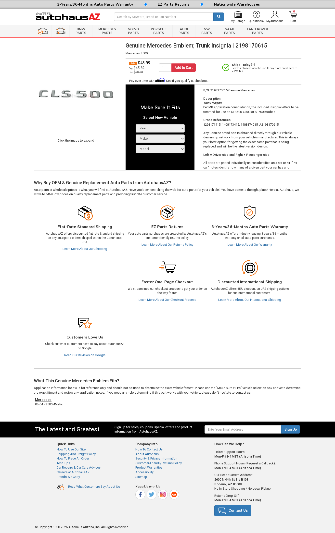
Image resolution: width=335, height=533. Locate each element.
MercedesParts (107, 31)
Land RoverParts (257, 31)
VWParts (206, 31)
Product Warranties (148, 467)
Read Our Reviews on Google (84, 355)
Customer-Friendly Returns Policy (158, 463)
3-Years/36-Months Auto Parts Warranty (95, 4)
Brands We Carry (68, 477)
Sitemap (141, 477)
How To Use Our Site (71, 449)
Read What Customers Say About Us (94, 486)
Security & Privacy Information (156, 458)
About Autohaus (147, 454)
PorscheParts (159, 31)
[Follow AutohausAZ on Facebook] (140, 494)
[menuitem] (238, 17)
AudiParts (184, 31)
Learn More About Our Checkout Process (167, 300)
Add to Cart (184, 68)
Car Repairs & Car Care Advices (79, 467)
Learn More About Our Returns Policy (167, 244)
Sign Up (290, 429)
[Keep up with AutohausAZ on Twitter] (152, 494)
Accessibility (144, 472)
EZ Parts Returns (174, 4)
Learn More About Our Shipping (85, 249)
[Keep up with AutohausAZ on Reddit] (174, 494)
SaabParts (229, 31)
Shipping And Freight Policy (76, 454)
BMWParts (81, 31)
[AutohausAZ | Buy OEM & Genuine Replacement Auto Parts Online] (71, 17)
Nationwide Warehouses (237, 4)
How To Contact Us (149, 449)
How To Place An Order (73, 458)
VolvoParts (133, 31)
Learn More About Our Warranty (250, 244)
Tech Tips (63, 463)
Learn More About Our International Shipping (249, 300)
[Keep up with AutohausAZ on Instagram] (163, 494)
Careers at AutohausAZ (73, 472)
